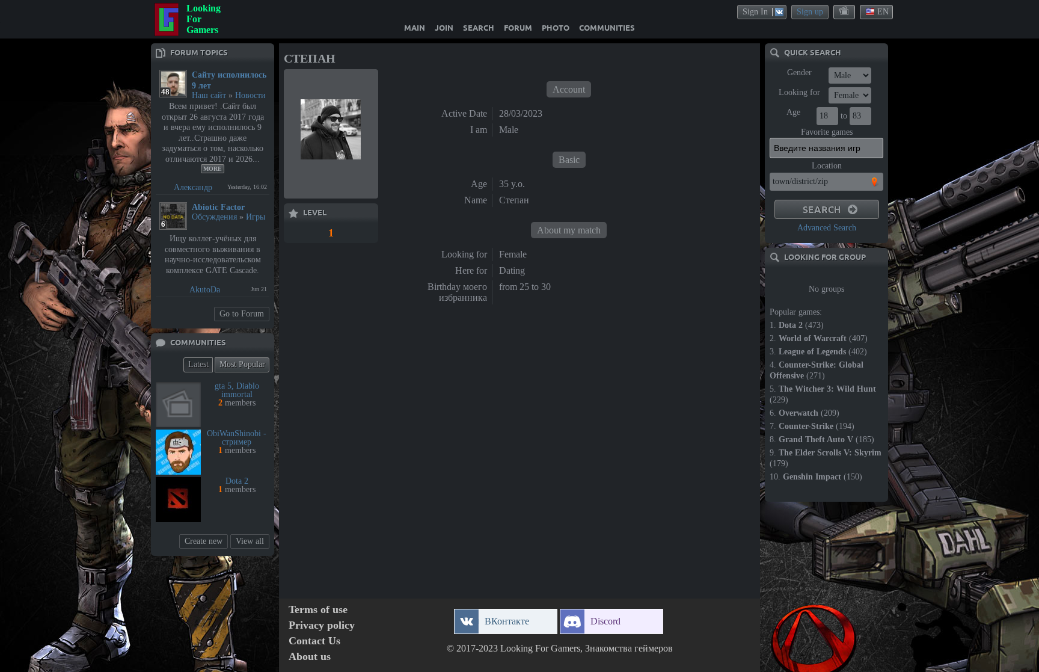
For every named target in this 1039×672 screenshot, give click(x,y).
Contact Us (314, 641)
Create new (203, 541)
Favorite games (827, 132)
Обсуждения (214, 216)
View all (250, 541)
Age (793, 112)
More (212, 168)
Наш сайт (209, 95)
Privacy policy (322, 625)
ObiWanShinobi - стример (236, 437)
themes (845, 11)
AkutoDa (204, 289)
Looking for (799, 92)
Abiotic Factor (218, 207)
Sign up (810, 11)
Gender (799, 72)
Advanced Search (826, 227)
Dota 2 (236, 481)
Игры (255, 216)
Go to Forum (241, 313)
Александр (193, 187)
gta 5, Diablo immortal (237, 390)
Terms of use (318, 609)
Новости (250, 95)
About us (310, 656)
